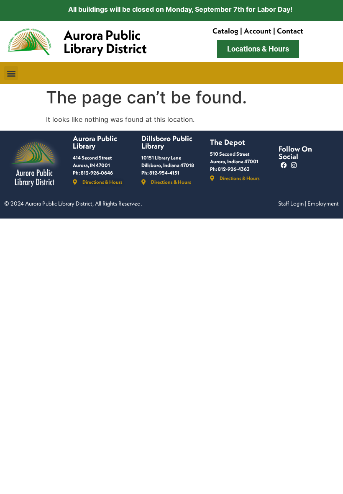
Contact (290, 31)
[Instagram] (294, 165)
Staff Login (291, 203)
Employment (323, 203)
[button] (11, 73)
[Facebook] (284, 165)
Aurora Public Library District (105, 41)
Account (257, 31)
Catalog (225, 31)
